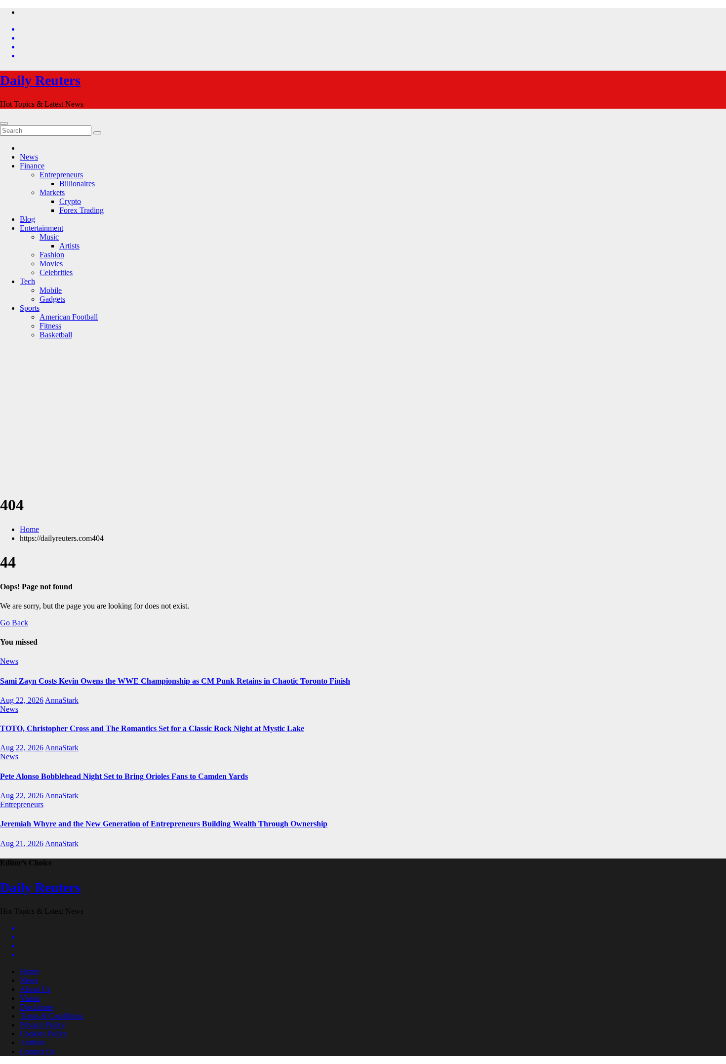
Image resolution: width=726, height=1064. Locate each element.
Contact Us (37, 1051)
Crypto (70, 201)
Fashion (52, 254)
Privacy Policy (42, 1025)
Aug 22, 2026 (21, 700)
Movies (51, 263)
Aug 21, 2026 (21, 843)
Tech (27, 281)
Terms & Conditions (51, 1016)
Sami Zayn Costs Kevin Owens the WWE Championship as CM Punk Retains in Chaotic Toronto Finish (175, 681)
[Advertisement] (363, 416)
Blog (27, 219)
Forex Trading (81, 210)
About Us (35, 989)
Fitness (50, 326)
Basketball (56, 334)
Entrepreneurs (61, 174)
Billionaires (77, 183)
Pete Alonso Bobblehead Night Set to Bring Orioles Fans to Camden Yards (124, 776)
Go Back (14, 622)
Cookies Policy (43, 1033)
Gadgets (52, 299)
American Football (69, 317)
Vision (30, 998)
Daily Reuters (40, 80)
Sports (30, 308)
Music (49, 237)
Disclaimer (36, 1007)
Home (29, 529)
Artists (69, 246)
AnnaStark (62, 700)
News (29, 157)
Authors (32, 1042)
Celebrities (56, 272)
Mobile (51, 290)
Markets (52, 192)
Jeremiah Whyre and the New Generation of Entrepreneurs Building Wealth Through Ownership (163, 823)
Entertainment (41, 228)
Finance (32, 166)
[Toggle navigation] (4, 123)
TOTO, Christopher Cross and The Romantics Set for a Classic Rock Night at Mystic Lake (152, 728)
